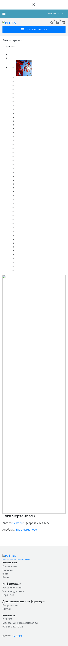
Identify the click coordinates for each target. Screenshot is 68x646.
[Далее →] (34, 394)
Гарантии (8, 594)
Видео (6, 577)
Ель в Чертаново (26, 529)
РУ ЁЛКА (17, 636)
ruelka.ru (17, 523)
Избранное (9, 46)
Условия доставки (13, 591)
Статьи (6, 608)
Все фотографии (12, 40)
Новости (7, 570)
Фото (5, 573)
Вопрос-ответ (10, 605)
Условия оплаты (12, 587)
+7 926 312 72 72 (56, 13)
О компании (9, 566)
